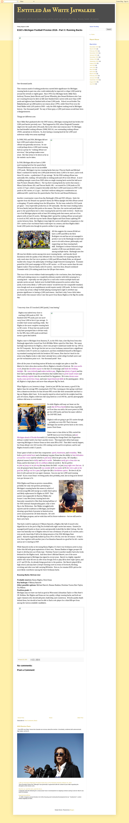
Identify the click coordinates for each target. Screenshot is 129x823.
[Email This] (31, 660)
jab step (37, 465)
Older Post (80, 717)
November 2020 (94, 57)
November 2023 (94, 53)
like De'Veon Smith (59, 407)
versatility (72, 453)
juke (20, 465)
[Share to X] (35, 660)
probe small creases (71, 374)
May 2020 (92, 69)
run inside (58, 468)
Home (50, 717)
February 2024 (94, 51)
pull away (48, 458)
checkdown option (61, 470)
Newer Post (21, 717)
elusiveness (61, 453)
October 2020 (93, 59)
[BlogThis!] (33, 660)
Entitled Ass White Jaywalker (56, 10)
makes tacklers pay (48, 371)
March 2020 (93, 73)
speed (54, 453)
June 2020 (93, 67)
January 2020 (93, 78)
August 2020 (93, 63)
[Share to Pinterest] (39, 660)
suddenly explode (27, 376)
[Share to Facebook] (37, 660)
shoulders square (35, 369)
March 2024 (93, 49)
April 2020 (92, 71)
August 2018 (93, 82)
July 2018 (92, 84)
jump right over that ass (72, 465)
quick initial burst (28, 455)
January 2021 (93, 55)
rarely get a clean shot (69, 460)
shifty (36, 460)
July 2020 (92, 65)
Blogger (72, 810)
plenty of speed (70, 371)
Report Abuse (94, 39)
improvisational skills (55, 379)
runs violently (32, 371)
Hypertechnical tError (24, 795)
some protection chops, (31, 379)
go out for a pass (34, 470)
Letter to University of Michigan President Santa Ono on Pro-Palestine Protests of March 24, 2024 (45, 782)
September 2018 (94, 80)
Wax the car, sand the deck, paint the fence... (31, 789)
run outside (46, 468)
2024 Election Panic (24, 726)
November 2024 (94, 47)
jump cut (28, 465)
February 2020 (94, 75)
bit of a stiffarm (42, 463)
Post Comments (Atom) (31, 720)
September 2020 (94, 61)
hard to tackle (47, 460)
